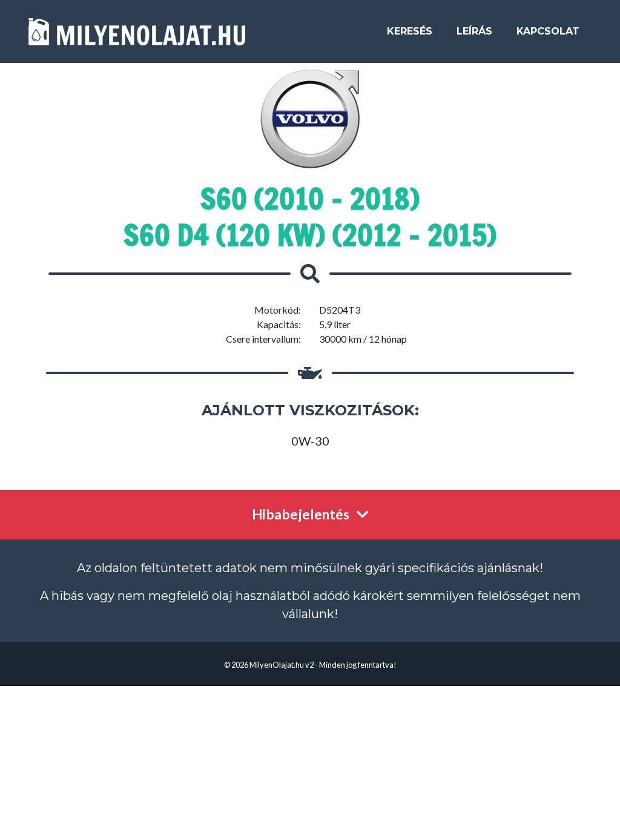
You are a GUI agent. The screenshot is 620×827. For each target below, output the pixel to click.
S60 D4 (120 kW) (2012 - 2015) (310, 234)
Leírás (474, 31)
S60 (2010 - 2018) (310, 198)
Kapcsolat (547, 31)
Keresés (409, 31)
